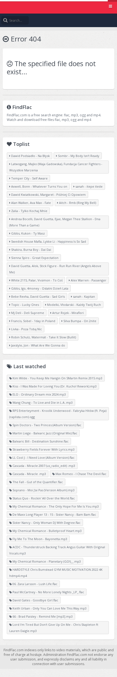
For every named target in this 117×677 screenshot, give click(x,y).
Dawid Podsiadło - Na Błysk (30, 156)
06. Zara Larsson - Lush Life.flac (34, 584)
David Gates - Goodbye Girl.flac (35, 600)
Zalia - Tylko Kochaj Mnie (28, 211)
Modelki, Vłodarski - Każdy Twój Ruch (73, 305)
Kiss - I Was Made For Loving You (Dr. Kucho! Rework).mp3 (54, 386)
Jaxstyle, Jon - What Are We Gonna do (37, 345)
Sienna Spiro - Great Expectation (34, 258)
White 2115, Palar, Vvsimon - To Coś (36, 280)
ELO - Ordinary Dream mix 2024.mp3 (39, 394)
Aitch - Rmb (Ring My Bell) (77, 203)
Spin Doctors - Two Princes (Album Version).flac (46, 425)
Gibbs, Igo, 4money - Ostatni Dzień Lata (39, 288)
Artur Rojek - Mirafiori (67, 313)
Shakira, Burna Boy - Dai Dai (30, 250)
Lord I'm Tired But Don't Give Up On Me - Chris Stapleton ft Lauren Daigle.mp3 (53, 628)
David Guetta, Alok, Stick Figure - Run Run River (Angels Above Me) (55, 269)
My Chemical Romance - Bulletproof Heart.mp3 (47, 531)
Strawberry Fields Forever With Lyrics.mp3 (43, 449)
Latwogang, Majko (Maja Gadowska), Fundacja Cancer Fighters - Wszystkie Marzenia (55, 167)
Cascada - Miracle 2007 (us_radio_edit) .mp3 (43, 466)
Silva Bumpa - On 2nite (79, 321)
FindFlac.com (58, 7)
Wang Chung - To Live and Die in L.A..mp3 (42, 402)
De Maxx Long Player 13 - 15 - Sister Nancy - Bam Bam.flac (54, 514)
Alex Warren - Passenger (88, 280)
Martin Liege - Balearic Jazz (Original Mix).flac (44, 433)
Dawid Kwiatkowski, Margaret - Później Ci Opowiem (48, 194)
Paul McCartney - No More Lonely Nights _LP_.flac (48, 592)
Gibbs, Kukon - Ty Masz (27, 233)
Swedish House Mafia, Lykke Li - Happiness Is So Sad (48, 241)
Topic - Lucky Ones (24, 305)
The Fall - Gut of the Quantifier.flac (37, 482)
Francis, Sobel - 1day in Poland (32, 321)
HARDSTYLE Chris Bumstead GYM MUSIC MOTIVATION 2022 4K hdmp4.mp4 (56, 572)
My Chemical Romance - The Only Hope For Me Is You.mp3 (55, 506)
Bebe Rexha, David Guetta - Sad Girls (37, 296)
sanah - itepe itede (89, 186)
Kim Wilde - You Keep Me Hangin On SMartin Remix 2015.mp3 (57, 378)
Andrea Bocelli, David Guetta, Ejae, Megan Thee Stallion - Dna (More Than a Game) (54, 222)
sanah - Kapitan (83, 296)
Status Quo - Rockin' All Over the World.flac (43, 498)
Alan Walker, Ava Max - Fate (30, 203)
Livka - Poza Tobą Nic (26, 329)
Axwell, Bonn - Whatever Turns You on (38, 186)
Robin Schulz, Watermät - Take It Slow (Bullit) (43, 337)
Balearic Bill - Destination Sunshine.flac (40, 441)
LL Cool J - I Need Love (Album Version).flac (43, 457)
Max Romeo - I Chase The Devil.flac (80, 474)
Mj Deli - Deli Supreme (27, 313)
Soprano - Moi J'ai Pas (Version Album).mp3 (43, 490)
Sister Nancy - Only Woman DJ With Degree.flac (46, 523)
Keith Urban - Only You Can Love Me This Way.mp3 (49, 608)
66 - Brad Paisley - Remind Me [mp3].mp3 (42, 616)
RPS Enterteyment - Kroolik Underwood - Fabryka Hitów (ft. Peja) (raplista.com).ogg (57, 414)
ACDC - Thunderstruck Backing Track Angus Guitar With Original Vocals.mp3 (57, 550)
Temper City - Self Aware (29, 178)
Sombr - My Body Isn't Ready (78, 156)
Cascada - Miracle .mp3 (29, 474)
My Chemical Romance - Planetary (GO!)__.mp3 (46, 561)
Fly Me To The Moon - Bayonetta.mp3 (39, 539)
